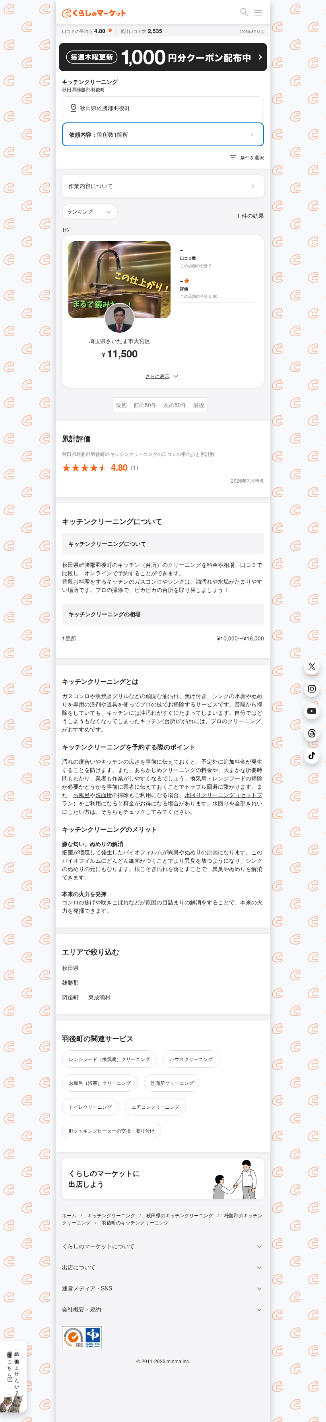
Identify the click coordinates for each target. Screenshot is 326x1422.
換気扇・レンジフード (218, 778)
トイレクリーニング (90, 1106)
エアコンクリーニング (155, 1106)
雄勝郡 (70, 982)
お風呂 (81, 795)
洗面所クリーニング (172, 1082)
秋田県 (70, 968)
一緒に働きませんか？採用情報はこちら (14, 1370)
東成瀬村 (99, 997)
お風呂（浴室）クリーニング (100, 1082)
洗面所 (103, 795)
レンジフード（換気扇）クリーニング (109, 1058)
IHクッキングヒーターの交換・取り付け (112, 1130)
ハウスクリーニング (191, 1058)
